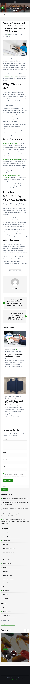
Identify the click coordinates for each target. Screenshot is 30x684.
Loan (4, 586)
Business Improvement (9, 548)
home (4, 607)
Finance (5, 571)
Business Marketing (8, 552)
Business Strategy (8, 559)
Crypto (5, 567)
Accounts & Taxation (9, 536)
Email (5, 459)
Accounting (6, 532)
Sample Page (7, 611)
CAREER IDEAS (7, 563)
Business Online (7, 556)
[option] (15, 647)
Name (5, 452)
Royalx (6, 34)
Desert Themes (16, 679)
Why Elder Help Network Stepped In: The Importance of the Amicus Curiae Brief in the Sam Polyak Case (15, 521)
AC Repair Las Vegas (10, 76)
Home (3, 14)
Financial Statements (9, 579)
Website (5, 467)
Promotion (6, 590)
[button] (25, 630)
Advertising (6, 540)
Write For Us (6, 615)
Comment (6, 439)
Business (11, 34)
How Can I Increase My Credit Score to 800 (15, 498)
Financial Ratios (7, 575)
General (19, 396)
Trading (5, 598)
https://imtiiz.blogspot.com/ (8, 625)
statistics (5, 594)
